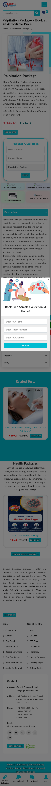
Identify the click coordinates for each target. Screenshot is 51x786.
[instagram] (22, 732)
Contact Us (9, 615)
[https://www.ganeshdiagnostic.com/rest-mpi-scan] (26, 406)
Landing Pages (36, 663)
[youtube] (28, 732)
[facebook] (9, 732)
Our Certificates (13, 657)
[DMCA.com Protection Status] (30, 746)
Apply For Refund (14, 668)
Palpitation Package (20, 29)
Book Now (36, 432)
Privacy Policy (35, 765)
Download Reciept (25, 772)
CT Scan (33, 636)
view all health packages (24, 554)
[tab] (25, 212)
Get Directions (15, 746)
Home (5, 29)
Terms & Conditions (17, 765)
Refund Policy (36, 668)
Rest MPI (25, 428)
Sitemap (40, 768)
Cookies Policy (13, 768)
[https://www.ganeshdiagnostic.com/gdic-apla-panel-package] (26, 514)
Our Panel (10, 641)
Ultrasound (35, 647)
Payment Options (14, 663)
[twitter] (16, 732)
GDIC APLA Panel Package (26, 536)
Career (9, 636)
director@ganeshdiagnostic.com (21, 726)
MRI (32, 630)
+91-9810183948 (24, 708)
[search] (37, 13)
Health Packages (37, 657)
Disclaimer (28, 768)
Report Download (14, 652)
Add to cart (10, 132)
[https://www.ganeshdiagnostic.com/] (13, 4)
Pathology (34, 652)
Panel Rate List (12, 647)
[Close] (35, 17)
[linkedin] (9, 737)
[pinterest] (34, 732)
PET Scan (34, 641)
